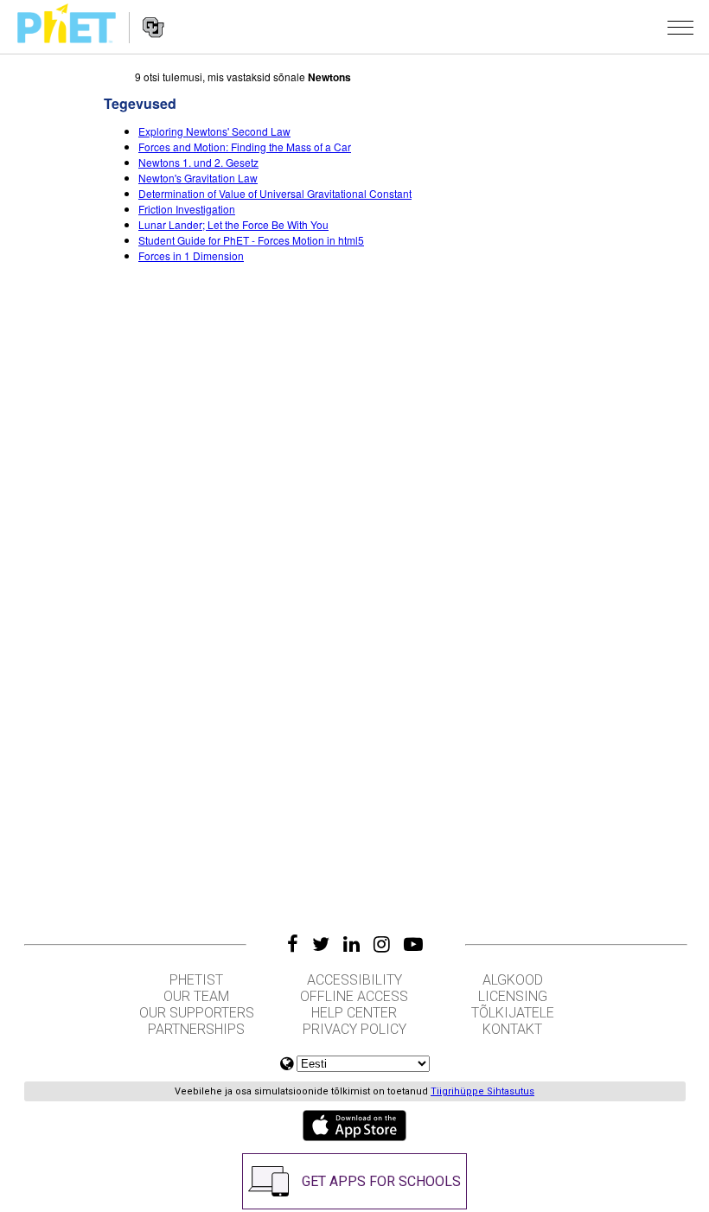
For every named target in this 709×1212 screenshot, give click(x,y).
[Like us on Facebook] (292, 944)
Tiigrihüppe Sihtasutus (482, 1091)
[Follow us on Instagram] (381, 944)
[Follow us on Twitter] (321, 944)
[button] (680, 26)
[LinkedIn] (351, 944)
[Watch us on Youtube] (413, 944)
